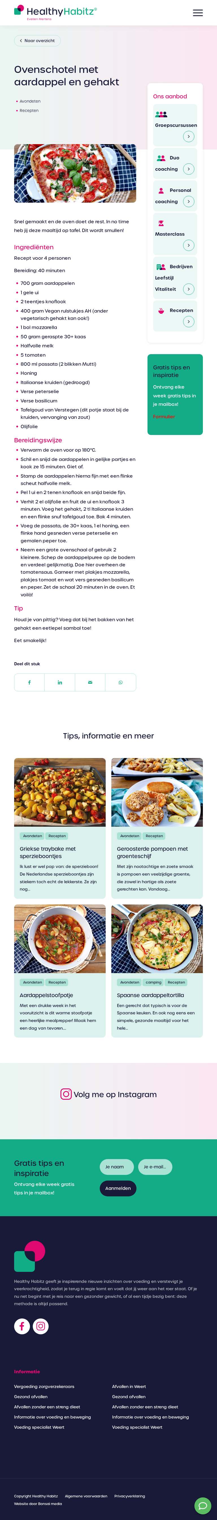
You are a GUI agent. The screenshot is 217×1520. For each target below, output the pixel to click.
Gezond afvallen (30, 1396)
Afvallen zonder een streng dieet (47, 1406)
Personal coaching (173, 196)
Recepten (181, 310)
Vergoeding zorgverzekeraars (44, 1386)
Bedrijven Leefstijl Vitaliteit (174, 277)
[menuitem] (36, 1496)
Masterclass (170, 234)
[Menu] (195, 12)
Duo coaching (167, 163)
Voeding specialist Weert (39, 1427)
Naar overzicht (40, 40)
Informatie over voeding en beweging (52, 1417)
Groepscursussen (174, 125)
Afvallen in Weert (129, 1386)
